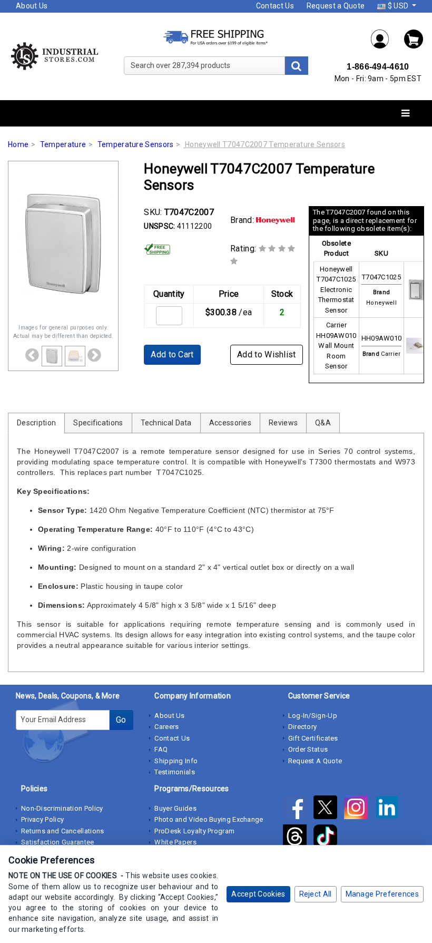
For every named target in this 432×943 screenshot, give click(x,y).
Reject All (315, 894)
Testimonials (174, 772)
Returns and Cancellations (62, 831)
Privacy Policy (42, 819)
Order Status (308, 749)
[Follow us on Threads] (298, 838)
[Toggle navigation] (405, 113)
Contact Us (275, 6)
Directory (302, 727)
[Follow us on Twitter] (328, 809)
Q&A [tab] (323, 423)
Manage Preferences (382, 894)
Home (18, 144)
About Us (31, 6)
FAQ (161, 749)
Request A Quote (315, 761)
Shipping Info (176, 761)
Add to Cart (172, 354)
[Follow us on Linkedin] (389, 809)
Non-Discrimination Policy (62, 808)
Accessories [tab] (230, 423)
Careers (166, 727)
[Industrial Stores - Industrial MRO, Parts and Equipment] (54, 56)
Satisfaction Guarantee (57, 842)
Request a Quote (336, 6)
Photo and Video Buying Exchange (208, 819)
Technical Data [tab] (166, 423)
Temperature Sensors (135, 144)
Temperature (63, 144)
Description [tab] (36, 423)
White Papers (175, 842)
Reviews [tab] (283, 423)
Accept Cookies (258, 894)
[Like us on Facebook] (298, 809)
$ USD (398, 6)
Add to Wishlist (266, 354)
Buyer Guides (175, 808)
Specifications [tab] (98, 423)
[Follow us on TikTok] (327, 838)
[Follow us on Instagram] (359, 809)
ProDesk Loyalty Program (194, 831)
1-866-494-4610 (378, 66)
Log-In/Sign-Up (312, 716)
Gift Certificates (313, 738)
